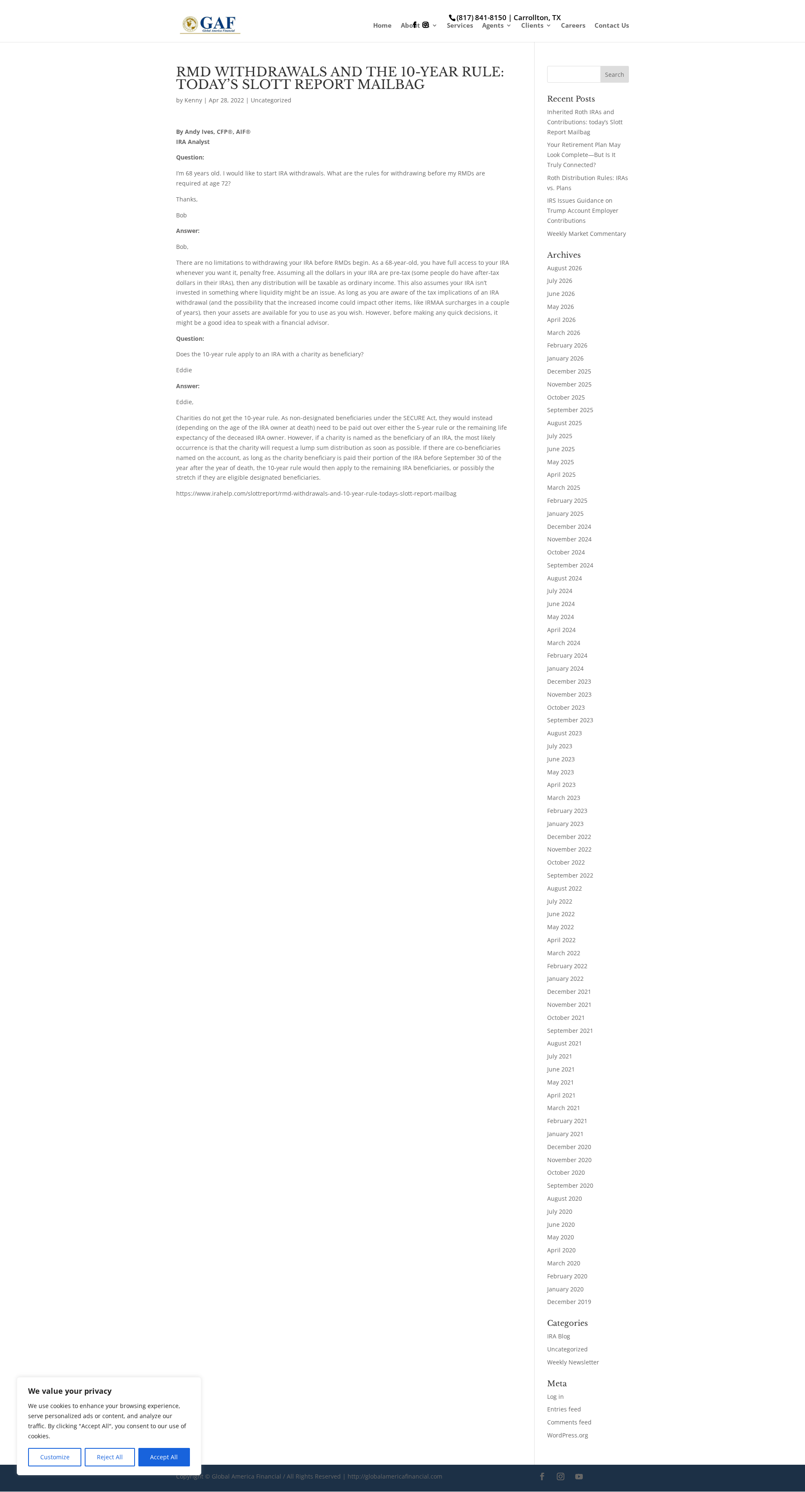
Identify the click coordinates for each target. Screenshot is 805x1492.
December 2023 (569, 681)
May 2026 (560, 307)
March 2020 (563, 1263)
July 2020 (559, 1211)
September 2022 (570, 875)
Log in (555, 1397)
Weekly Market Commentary (586, 234)
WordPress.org (567, 1435)
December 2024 (569, 526)
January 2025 (565, 513)
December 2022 (569, 837)
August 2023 (564, 733)
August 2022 (564, 888)
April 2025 (561, 474)
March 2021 (563, 1108)
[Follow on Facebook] (542, 1476)
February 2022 (567, 966)
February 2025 (567, 500)
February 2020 (567, 1276)
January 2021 (565, 1134)
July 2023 (559, 746)
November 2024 (569, 539)
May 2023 (560, 772)
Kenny (193, 100)
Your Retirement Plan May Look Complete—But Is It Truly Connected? (584, 155)
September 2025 (570, 410)
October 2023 (566, 707)
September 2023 (570, 720)
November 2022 (569, 849)
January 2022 (565, 978)
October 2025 (566, 397)
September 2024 (570, 565)
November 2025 (569, 384)
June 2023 (561, 759)
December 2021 (569, 992)
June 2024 (561, 604)
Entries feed (564, 1409)
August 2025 (564, 423)
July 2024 (559, 591)
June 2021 (561, 1069)
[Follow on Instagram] (560, 1476)
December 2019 (569, 1302)
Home (382, 25)
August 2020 (564, 1198)
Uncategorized (271, 100)
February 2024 (567, 655)
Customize (55, 1457)
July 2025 (559, 436)
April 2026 (561, 320)
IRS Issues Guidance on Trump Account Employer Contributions (582, 210)
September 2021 (570, 1031)
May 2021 (560, 1082)
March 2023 (563, 798)
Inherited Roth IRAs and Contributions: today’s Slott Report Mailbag (585, 122)
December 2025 (569, 371)
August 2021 (564, 1043)
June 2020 (561, 1224)
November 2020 (569, 1160)
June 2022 (561, 914)
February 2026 (567, 345)
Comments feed (569, 1422)
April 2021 (561, 1095)
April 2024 (561, 630)
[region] (109, 1426)
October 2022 (566, 862)
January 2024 (565, 668)
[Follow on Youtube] (579, 1476)
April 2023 (561, 785)
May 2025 (560, 462)
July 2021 (559, 1056)
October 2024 (566, 552)
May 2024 (560, 617)
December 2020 (569, 1147)
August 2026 (564, 268)
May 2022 (560, 927)
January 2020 (565, 1289)
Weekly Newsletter (573, 1362)
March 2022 (563, 953)
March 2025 (563, 487)
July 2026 (559, 281)
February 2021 (567, 1121)
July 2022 (559, 901)
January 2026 (565, 358)
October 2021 (566, 1018)
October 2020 (566, 1172)
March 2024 (563, 643)
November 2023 (569, 694)
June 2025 (561, 449)
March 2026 (563, 333)
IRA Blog (558, 1336)
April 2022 (561, 940)
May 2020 (560, 1237)
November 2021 (569, 1005)
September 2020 (570, 1185)
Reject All (110, 1457)
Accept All (164, 1457)
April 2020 (561, 1250)
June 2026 (561, 294)
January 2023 (565, 824)
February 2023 (567, 811)
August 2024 (564, 578)
